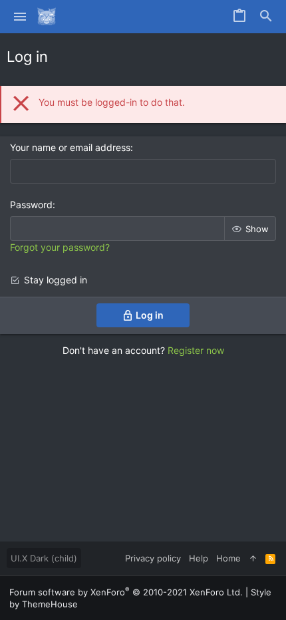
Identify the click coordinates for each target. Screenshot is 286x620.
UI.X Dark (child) (44, 558)
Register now (196, 350)
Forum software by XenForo (126, 592)
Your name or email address (70, 147)
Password (31, 204)
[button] (20, 17)
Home (228, 558)
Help (198, 558)
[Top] (253, 558)
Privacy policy (153, 558)
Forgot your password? (60, 247)
